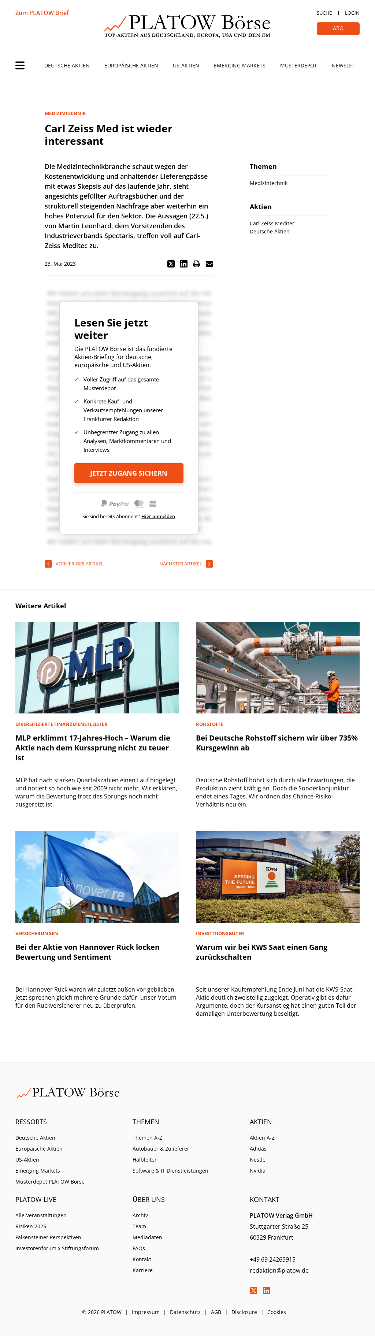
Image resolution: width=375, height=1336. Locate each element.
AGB (216, 1312)
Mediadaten (147, 1237)
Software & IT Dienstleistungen (170, 1170)
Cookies (276, 1312)
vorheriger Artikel (80, 563)
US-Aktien (186, 65)
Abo (338, 28)
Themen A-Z (147, 1137)
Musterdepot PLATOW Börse (50, 1181)
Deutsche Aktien (67, 65)
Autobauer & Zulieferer (161, 1148)
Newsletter (348, 65)
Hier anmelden (158, 516)
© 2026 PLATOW (102, 1312)
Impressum (146, 1312)
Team (139, 1226)
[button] (171, 263)
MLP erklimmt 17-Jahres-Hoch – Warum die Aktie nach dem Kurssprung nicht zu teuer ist (92, 748)
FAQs (139, 1248)
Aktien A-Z (262, 1137)
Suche (324, 13)
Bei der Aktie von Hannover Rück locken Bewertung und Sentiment (87, 952)
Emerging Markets (240, 65)
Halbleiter (145, 1159)
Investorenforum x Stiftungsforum (57, 1248)
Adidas (258, 1148)
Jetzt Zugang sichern (128, 473)
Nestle (258, 1159)
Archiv (140, 1215)
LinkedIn (266, 1290)
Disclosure (244, 1312)
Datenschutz (185, 1312)
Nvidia (258, 1170)
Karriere (143, 1270)
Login (352, 13)
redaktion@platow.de (279, 1270)
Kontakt (142, 1259)
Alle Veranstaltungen (41, 1215)
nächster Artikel (180, 563)
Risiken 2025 (30, 1226)
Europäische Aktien (131, 65)
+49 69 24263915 (273, 1259)
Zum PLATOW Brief (42, 13)
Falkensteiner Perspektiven (48, 1237)
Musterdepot (298, 65)
